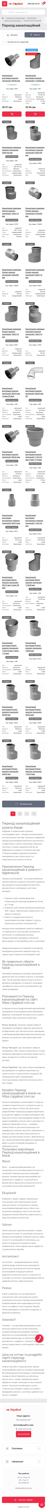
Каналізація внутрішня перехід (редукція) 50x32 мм (11, 454)
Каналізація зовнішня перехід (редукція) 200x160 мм (11, 150)
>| (34, 814)
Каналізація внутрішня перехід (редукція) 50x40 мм (11, 78)
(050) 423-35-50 (33, 4)
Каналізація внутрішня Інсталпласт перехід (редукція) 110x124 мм (34, 520)
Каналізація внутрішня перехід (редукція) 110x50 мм (34, 78)
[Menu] (4, 3)
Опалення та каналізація (15, 18)
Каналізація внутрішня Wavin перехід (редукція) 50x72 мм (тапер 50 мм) (10, 582)
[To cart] (12, 114)
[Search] (5, 12)
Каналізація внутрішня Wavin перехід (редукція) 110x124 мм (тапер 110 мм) (10, 648)
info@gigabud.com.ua (23, 1488)
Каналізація (31, 18)
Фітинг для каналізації (12, 21)
